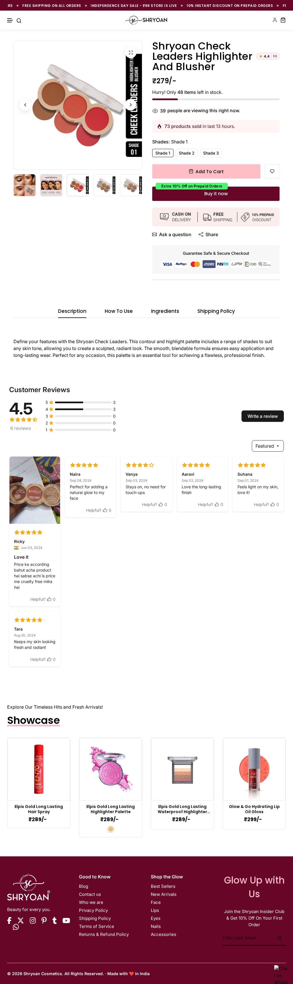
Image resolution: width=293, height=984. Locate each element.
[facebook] (9, 920)
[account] (275, 20)
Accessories (163, 934)
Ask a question (175, 234)
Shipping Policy (95, 918)
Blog (83, 886)
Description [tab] (72, 312)
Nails (156, 926)
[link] (39, 769)
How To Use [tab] (119, 312)
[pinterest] (44, 920)
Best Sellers (163, 886)
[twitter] (20, 920)
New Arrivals (164, 894)
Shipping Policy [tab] (216, 312)
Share (211, 234)
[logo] (146, 20)
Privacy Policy (93, 910)
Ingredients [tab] (165, 312)
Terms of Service (96, 926)
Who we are (91, 902)
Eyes (156, 918)
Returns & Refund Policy (104, 934)
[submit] (279, 938)
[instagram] (33, 920)
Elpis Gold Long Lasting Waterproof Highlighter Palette (182, 809)
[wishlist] (272, 171)
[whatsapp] (16, 927)
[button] (10, 20)
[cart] (283, 20)
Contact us (90, 894)
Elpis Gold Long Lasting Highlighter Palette (110, 809)
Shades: (169, 142)
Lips (155, 910)
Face (156, 902)
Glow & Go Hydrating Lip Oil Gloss (254, 809)
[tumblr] (54, 920)
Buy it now (216, 193)
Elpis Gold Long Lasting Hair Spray (39, 809)
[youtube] (66, 920)
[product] (130, 52)
